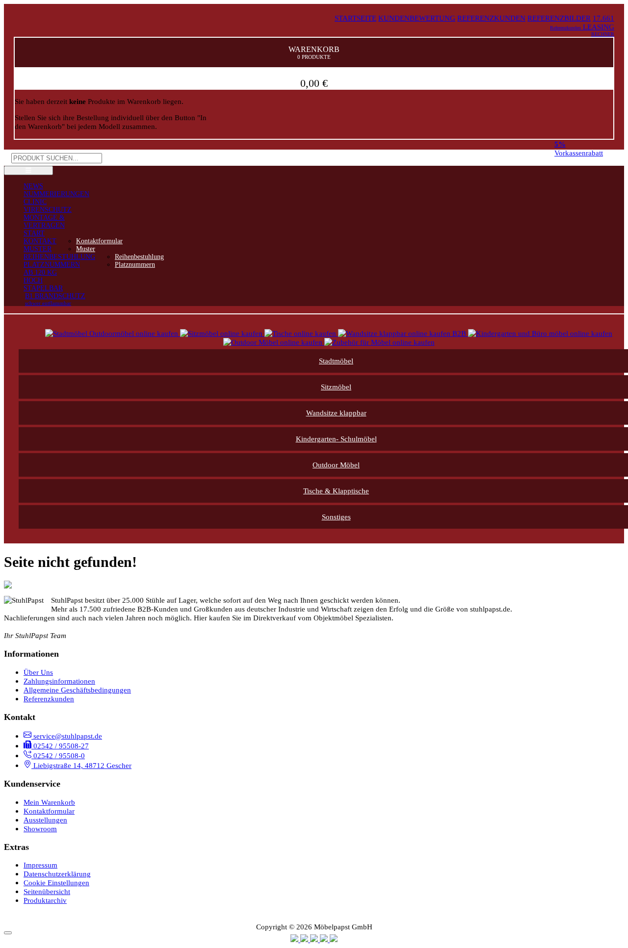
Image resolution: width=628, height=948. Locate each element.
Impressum (40, 865)
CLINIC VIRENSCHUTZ (48, 205)
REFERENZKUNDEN (491, 18)
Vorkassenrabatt (578, 148)
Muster (85, 249)
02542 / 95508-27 (60, 746)
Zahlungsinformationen (59, 681)
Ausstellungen (45, 820)
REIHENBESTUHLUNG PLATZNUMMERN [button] (59, 260)
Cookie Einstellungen (56, 882)
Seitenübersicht (47, 891)
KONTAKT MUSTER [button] (40, 245)
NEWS (33, 186)
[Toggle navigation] (28, 170)
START (34, 233)
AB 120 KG (40, 272)
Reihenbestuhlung (139, 256)
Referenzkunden (49, 698)
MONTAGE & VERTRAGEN (44, 221)
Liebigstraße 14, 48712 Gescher (81, 765)
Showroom (40, 828)
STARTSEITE (355, 18)
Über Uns (38, 672)
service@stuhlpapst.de (66, 736)
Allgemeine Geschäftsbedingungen (77, 690)
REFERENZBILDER (559, 18)
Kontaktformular (99, 241)
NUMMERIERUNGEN (56, 194)
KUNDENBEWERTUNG (416, 18)
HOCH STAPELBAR (43, 284)
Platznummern (135, 264)
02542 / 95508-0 (58, 755)
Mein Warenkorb (49, 802)
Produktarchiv (45, 900)
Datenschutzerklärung (57, 874)
